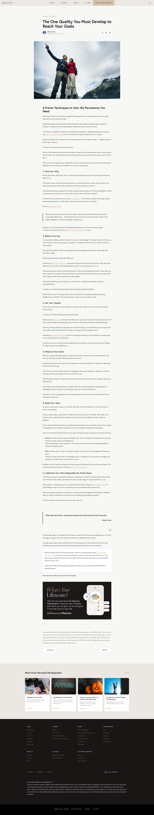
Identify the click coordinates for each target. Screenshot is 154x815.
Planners (29, 733)
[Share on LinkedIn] (109, 32)
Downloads (106, 738)
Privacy (96, 809)
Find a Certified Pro (58, 758)
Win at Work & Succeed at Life (86, 733)
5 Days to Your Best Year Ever (76, 230)
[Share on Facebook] (102, 32)
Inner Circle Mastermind (79, 467)
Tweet (110, 530)
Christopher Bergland (58, 335)
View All (127, 672)
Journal (29, 735)
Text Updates (107, 741)
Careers (29, 758)
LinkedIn (49, 772)
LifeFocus (55, 730)
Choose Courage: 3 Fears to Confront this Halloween (89, 698)
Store (88, 2)
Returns (80, 755)
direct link (58, 320)
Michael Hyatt (51, 32)
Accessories (30, 744)
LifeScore (104, 2)
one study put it (76, 199)
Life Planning (30, 730)
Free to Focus (56, 733)
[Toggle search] (149, 2)
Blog (104, 730)
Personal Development (50, 16)
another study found (54, 206)
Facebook (30, 772)
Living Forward (82, 741)
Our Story (29, 755)
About (76, 2)
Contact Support (82, 760)
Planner (64, 2)
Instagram (39, 772)
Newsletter (106, 733)
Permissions (76, 809)
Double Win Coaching (58, 755)
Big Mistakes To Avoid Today (62, 697)
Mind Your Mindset (83, 730)
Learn (52, 2)
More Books (81, 744)
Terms (87, 809)
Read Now (29, 708)
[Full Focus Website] (111, 772)
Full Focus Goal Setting (59, 735)
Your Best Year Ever (83, 738)
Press (28, 760)
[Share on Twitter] (106, 32)
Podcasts (105, 735)
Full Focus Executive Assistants (61, 738)
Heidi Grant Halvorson (58, 263)
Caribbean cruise (100, 485)
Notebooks (30, 738)
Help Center (81, 758)
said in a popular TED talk (53, 134)
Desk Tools (30, 741)
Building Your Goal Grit (34, 697)
